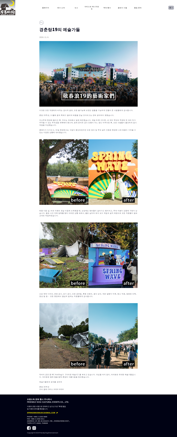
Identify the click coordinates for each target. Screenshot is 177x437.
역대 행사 (107, 8)
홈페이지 (45, 8)
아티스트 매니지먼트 (92, 7)
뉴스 (76, 8)
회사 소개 (61, 8)
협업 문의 (138, 8)
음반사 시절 (122, 8)
